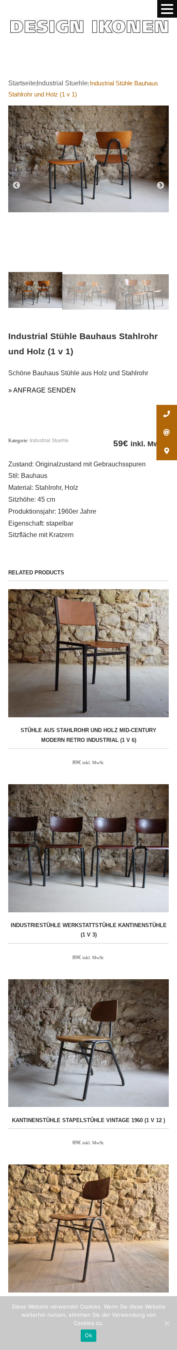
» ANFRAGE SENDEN (42, 390)
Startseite (22, 83)
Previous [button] (16, 186)
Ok (88, 1335)
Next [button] (160, 186)
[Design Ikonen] (88, 18)
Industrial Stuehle (62, 83)
